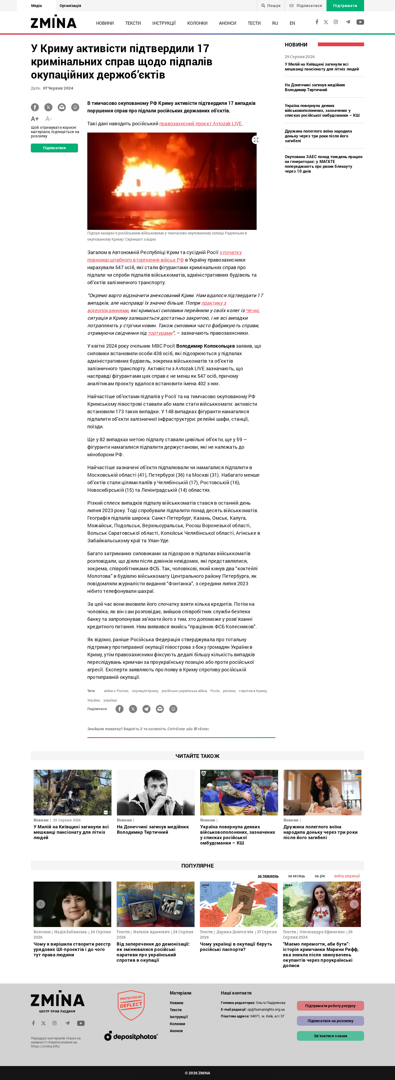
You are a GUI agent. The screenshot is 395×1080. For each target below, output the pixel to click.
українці (110, 700)
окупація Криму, (145, 690)
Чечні (252, 310)
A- (48, 118)
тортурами (160, 333)
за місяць (296, 875)
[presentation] (40, 904)
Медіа (36, 5)
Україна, (94, 700)
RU (275, 23)
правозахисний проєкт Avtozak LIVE (200, 123)
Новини (105, 23)
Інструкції (164, 23)
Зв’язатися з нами (330, 1035)
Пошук (274, 5)
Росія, (215, 690)
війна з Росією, (116, 690)
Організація (70, 5)
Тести (254, 23)
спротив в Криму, (253, 690)
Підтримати (345, 5)
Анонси (227, 23)
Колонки (197, 23)
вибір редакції (347, 875)
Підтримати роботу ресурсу (330, 1005)
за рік (320, 875)
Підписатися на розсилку (331, 1020)
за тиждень (268, 875)
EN (292, 23)
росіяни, (229, 690)
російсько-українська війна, (185, 690)
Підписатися (309, 5)
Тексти (133, 23)
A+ (35, 118)
